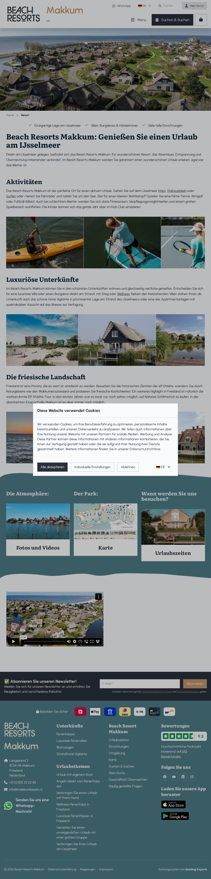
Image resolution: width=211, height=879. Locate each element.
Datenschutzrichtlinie (145, 449)
